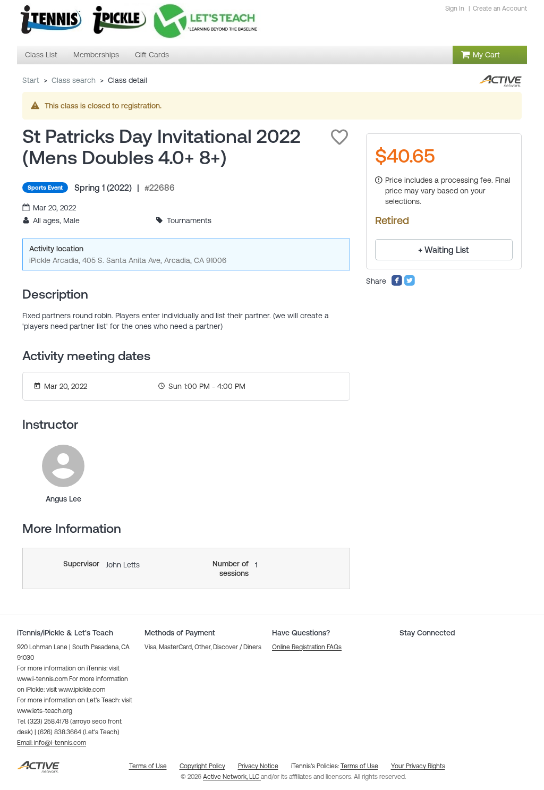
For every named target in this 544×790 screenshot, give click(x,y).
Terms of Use (359, 766)
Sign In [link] (454, 8)
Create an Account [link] (500, 8)
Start (30, 80)
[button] (339, 137)
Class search (74, 80)
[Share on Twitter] (409, 283)
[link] (63, 466)
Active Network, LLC (232, 776)
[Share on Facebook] (396, 283)
